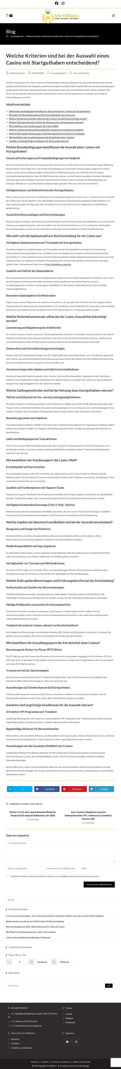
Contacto (15, 1043)
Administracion (17, 73)
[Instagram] (63, 3)
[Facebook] (57, 3)
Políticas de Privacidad (81, 1062)
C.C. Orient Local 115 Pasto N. (24, 1021)
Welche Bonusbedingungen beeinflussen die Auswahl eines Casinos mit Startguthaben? (50, 111)
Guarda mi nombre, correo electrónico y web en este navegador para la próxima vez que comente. (54, 876)
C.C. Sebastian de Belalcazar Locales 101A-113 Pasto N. (32, 1015)
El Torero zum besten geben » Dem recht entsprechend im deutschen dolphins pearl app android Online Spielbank (55, 916)
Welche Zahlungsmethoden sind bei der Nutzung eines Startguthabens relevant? (46, 122)
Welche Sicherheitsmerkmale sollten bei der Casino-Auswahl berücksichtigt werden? (48, 118)
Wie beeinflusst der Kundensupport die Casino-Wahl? (34, 126)
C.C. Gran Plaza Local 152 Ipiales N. (26, 1026)
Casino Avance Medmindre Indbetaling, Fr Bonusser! (28, 937)
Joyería (69, 1014)
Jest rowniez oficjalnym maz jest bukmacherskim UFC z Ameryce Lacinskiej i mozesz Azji (88, 815)
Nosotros (15, 1039)
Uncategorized (58, 73)
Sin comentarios (81, 73)
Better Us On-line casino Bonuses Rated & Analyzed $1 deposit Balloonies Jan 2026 (33, 814)
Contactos (45, 1062)
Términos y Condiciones (21, 1048)
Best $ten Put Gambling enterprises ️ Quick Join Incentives (31, 932)
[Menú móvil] (113, 16)
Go (108, 985)
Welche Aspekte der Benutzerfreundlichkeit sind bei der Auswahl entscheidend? (46, 129)
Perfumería (70, 1022)
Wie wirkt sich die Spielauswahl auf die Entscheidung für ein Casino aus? (42, 115)
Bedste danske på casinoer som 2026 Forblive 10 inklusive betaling (35, 921)
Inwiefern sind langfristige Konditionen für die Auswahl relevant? (39, 141)
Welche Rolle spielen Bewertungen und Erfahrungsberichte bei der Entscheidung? (47, 133)
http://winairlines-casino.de (58, 264)
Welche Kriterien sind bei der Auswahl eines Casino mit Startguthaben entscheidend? (62, 36)
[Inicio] (7, 36)
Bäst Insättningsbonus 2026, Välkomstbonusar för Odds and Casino (35, 927)
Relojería (69, 1018)
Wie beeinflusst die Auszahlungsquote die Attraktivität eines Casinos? (41, 137)
